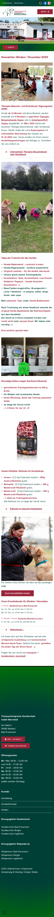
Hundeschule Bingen (11, 830)
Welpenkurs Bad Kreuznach (14, 851)
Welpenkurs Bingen (10, 855)
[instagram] (49, 3)
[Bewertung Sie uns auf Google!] (40, 3)
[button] (27, 153)
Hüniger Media (31, 872)
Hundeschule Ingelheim (12, 834)
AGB (3, 868)
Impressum (27, 868)
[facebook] (45, 3)
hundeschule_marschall (13, 656)
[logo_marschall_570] (14, 8)
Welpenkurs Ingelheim (12, 858)
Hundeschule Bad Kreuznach (15, 827)
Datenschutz (14, 868)
